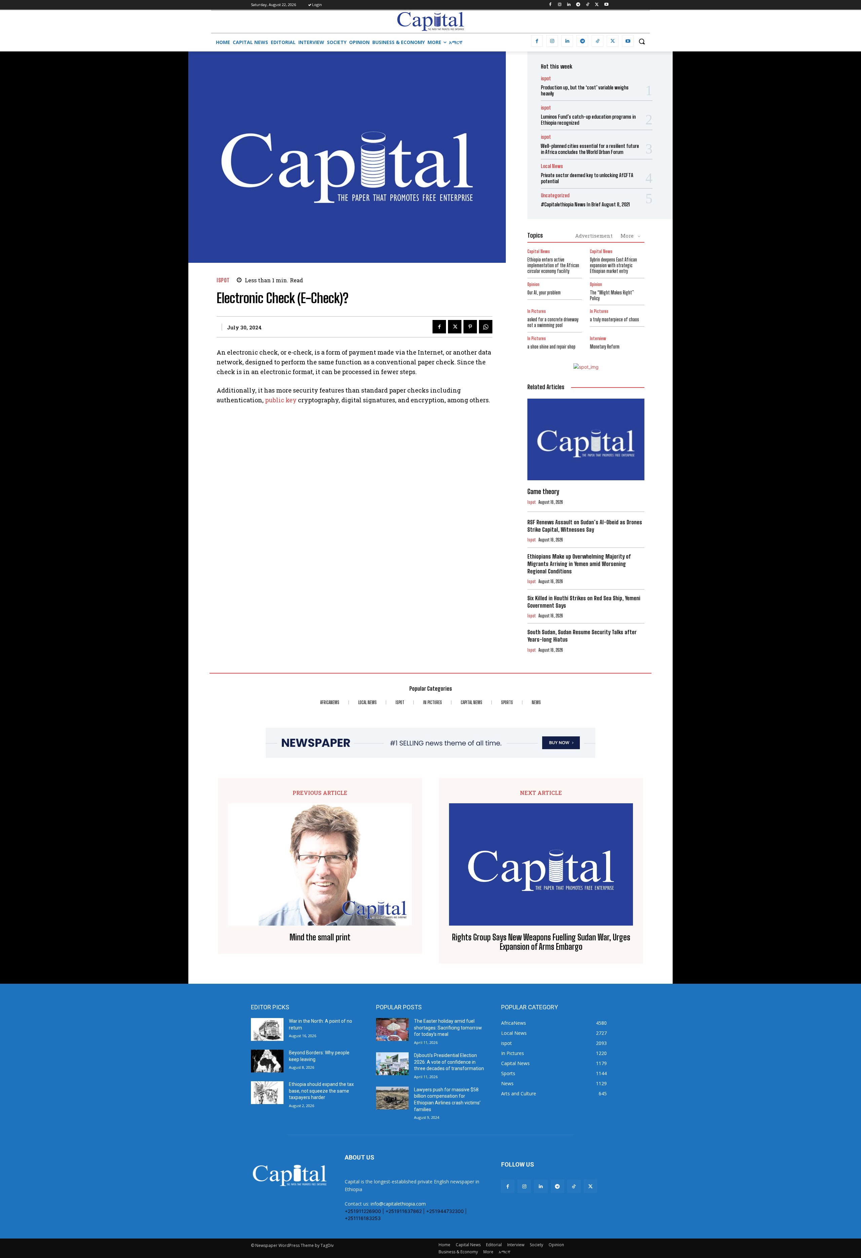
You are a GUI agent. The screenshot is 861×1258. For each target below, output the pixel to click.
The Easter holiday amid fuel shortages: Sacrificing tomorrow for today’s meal (448, 1027)
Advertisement (593, 235)
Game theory (543, 491)
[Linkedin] (569, 5)
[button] (642, 41)
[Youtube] (606, 5)
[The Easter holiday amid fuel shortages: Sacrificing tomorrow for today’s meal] (392, 1029)
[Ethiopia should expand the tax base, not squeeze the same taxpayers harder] (267, 1092)
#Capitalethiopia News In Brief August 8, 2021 (585, 204)
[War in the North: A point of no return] (267, 1029)
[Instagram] (559, 5)
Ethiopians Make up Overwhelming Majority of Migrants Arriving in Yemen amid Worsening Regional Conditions (579, 564)
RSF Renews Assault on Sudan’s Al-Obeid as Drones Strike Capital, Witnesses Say (584, 526)
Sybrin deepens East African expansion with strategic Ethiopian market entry (613, 265)
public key (281, 400)
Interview (598, 338)
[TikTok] (588, 5)
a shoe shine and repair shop (551, 347)
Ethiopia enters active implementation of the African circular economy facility (553, 265)
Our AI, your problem (544, 292)
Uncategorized (555, 195)
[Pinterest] (470, 326)
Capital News (538, 251)
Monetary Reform (605, 347)
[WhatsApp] (485, 326)
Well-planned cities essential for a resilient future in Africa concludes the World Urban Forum (590, 149)
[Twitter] (597, 5)
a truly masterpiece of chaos (614, 319)
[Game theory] (585, 440)
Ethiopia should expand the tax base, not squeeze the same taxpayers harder (321, 1091)
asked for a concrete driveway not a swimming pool (552, 322)
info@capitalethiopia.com (398, 1204)
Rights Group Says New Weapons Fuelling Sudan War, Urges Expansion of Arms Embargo (541, 942)
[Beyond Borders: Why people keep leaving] (267, 1061)
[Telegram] (578, 5)
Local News (552, 166)
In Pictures (536, 311)
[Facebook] (550, 5)
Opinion (533, 284)
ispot (223, 280)
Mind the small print (320, 937)
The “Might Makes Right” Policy (612, 295)
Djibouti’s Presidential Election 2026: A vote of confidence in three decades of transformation (449, 1062)
